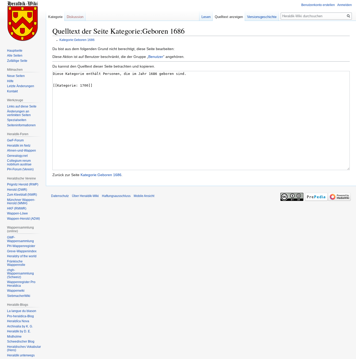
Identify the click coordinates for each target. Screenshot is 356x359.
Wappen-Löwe (17, 213)
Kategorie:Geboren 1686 (77, 39)
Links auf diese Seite (21, 106)
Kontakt (12, 91)
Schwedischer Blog (20, 341)
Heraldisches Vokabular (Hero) (24, 348)
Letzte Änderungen (20, 86)
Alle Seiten (14, 55)
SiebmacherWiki (18, 296)
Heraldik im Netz (18, 145)
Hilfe (10, 81)
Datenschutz (60, 196)
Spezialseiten (16, 120)
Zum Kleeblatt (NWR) (22, 194)
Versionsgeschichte (262, 17)
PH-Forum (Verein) (20, 169)
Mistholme (14, 336)
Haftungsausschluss (116, 196)
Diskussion (75, 17)
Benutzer (155, 57)
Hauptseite (14, 50)
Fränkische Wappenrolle (16, 263)
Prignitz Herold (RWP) (22, 184)
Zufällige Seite (17, 61)
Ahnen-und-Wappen (21, 150)
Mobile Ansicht (144, 196)
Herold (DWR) (17, 190)
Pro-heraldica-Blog (20, 316)
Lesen (206, 17)
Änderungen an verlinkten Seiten (19, 113)
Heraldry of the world (21, 256)
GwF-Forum (15, 140)
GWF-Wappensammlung (20, 239)
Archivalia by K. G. (20, 326)
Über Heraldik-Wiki (85, 196)
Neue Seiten (16, 76)
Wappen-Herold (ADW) (23, 218)
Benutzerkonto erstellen (318, 5)
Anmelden (344, 5)
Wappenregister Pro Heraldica (21, 284)
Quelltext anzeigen (229, 17)
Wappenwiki (15, 290)
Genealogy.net (17, 156)
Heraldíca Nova (18, 321)
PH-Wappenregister (21, 246)
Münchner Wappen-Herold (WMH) (21, 201)
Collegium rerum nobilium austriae (19, 162)
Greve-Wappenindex (21, 251)
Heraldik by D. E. (19, 331)
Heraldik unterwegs (21, 355)
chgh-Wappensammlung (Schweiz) (20, 273)
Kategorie (55, 17)
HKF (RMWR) (16, 208)
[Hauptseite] (23, 21)
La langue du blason (21, 311)
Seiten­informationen (21, 125)
